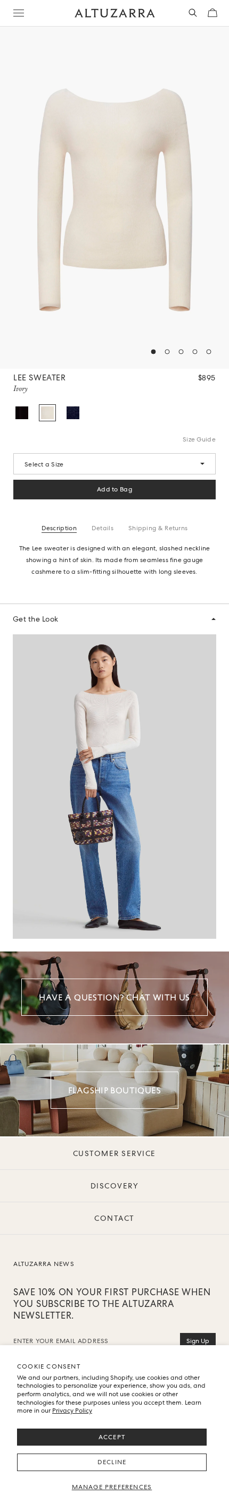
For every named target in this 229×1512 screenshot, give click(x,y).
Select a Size (43, 464)
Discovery (115, 1186)
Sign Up (197, 1341)
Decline (111, 1462)
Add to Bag (114, 489)
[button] (153, 351)
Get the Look (36, 619)
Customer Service (114, 1153)
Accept (112, 1437)
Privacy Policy (72, 1410)
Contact (114, 1218)
